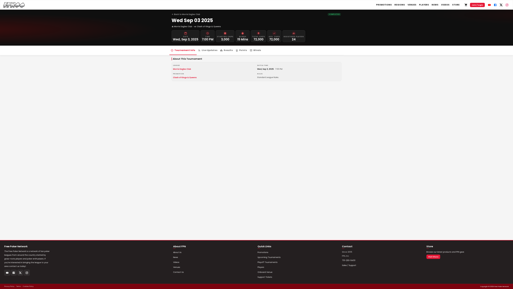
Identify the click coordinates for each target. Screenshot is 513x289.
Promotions (384, 4)
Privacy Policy (9, 286)
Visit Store (433, 257)
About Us (177, 252)
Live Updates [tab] (209, 50)
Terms (18, 286)
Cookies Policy (28, 286)
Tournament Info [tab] (184, 50)
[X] (501, 5)
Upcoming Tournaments (269, 257)
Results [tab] (228, 50)
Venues (412, 4)
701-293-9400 (348, 260)
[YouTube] (489, 5)
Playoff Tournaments (267, 262)
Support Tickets (265, 277)
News (435, 4)
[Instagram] (507, 5)
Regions (400, 4)
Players (424, 4)
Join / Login (477, 5)
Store (456, 4)
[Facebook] (495, 5)
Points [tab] (243, 50)
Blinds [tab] (257, 50)
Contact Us (178, 272)
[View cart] (466, 5)
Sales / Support (349, 265)
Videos (445, 4)
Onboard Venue (265, 272)
